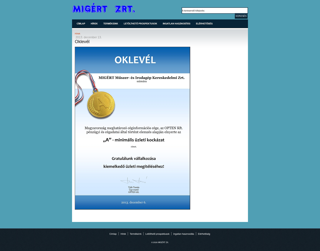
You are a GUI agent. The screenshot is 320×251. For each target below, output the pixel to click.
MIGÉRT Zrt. (103, 8)
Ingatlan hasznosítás (176, 23)
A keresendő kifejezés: (193, 10)
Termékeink (110, 23)
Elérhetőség (204, 23)
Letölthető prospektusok (140, 23)
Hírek (94, 23)
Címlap (81, 23)
